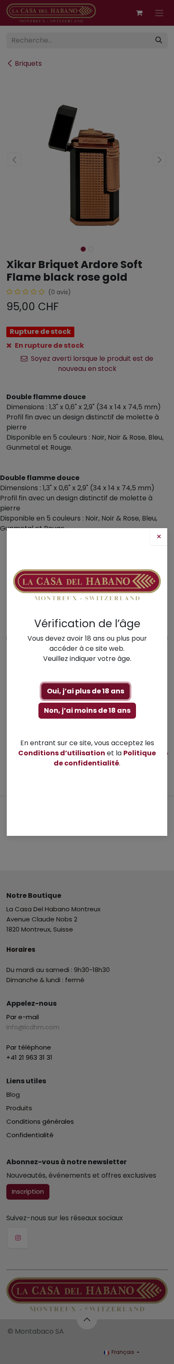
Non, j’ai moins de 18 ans (87, 710)
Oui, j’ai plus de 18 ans (85, 691)
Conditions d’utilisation (61, 753)
